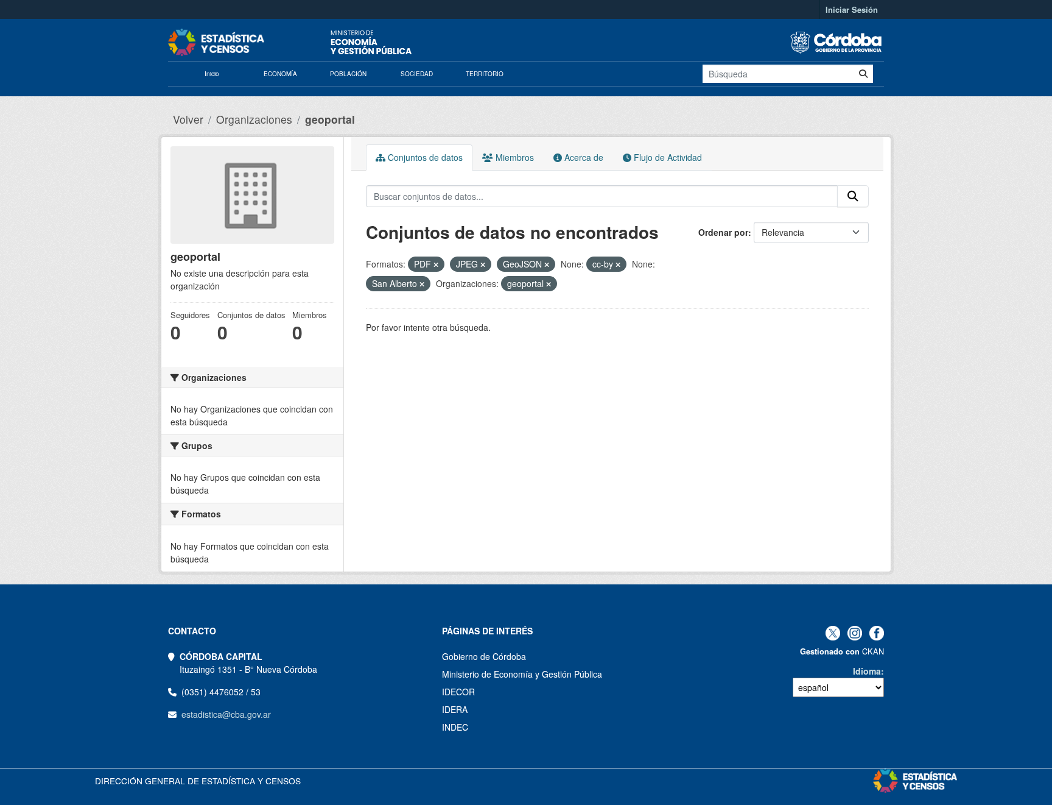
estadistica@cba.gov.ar (226, 714)
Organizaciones (254, 119)
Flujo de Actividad (666, 157)
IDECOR (458, 692)
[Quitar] (435, 264)
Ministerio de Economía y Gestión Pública (522, 674)
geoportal (330, 119)
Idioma (867, 671)
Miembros (513, 157)
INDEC (455, 727)
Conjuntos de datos (424, 157)
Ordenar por (723, 232)
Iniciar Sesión (852, 9)
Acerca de (582, 157)
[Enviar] (863, 74)
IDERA (455, 709)
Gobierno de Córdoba (484, 656)
